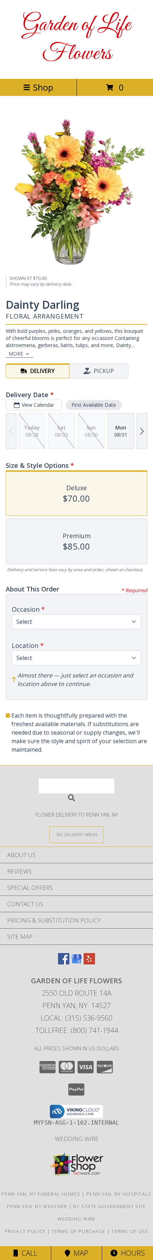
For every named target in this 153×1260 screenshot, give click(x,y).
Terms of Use (129, 1231)
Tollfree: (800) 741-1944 (76, 1030)
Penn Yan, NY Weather (37, 1206)
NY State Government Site (109, 1206)
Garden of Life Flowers (76, 39)
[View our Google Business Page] (76, 962)
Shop (43, 87)
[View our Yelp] (89, 962)
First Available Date (94, 404)
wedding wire (77, 1139)
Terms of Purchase (78, 1231)
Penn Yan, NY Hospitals (119, 1194)
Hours (131, 1253)
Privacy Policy (25, 1231)
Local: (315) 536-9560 (76, 1018)
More (16, 353)
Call (27, 1253)
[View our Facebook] (63, 962)
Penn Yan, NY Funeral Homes (40, 1194)
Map (79, 1253)
